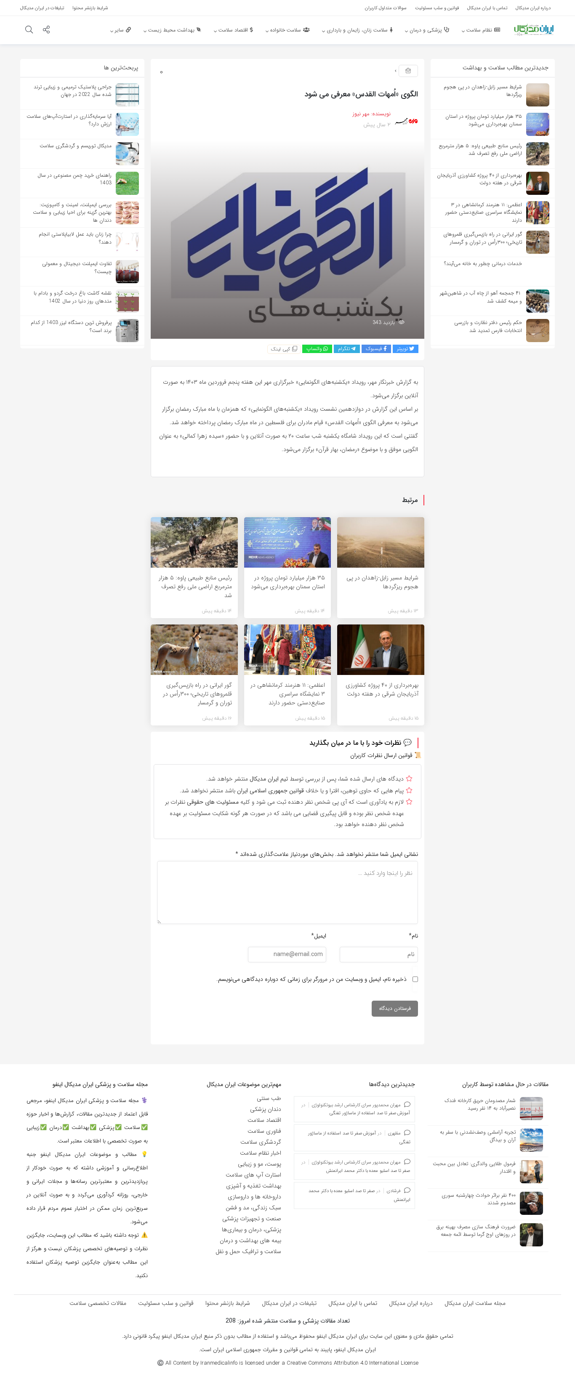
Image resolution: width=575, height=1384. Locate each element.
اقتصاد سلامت (264, 1120)
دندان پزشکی (265, 1109)
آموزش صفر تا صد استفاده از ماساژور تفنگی (370, 1113)
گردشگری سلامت (260, 1142)
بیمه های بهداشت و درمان (250, 1240)
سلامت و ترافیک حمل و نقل (248, 1251)
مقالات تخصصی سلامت (97, 1303)
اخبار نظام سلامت (260, 1153)
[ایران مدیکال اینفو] (534, 29)
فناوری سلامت (264, 1131)
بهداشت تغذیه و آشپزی (253, 1185)
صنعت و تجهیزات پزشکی (251, 1218)
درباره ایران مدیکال (411, 1303)
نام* (413, 935)
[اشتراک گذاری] (46, 30)
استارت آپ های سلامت (253, 1174)
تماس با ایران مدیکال (352, 1303)
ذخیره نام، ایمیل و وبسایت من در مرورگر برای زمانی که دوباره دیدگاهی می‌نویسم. (311, 979)
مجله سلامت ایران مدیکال (475, 1303)
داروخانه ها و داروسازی (254, 1196)
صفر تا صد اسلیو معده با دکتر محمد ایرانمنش (368, 1170)
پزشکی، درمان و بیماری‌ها (251, 1229)
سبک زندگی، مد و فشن (253, 1207)
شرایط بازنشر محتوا (227, 1303)
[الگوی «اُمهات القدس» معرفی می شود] (287, 239)
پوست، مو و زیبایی (259, 1164)
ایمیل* (318, 935)
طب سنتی (269, 1098)
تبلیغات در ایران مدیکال (289, 1303)
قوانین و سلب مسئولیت (166, 1303)
